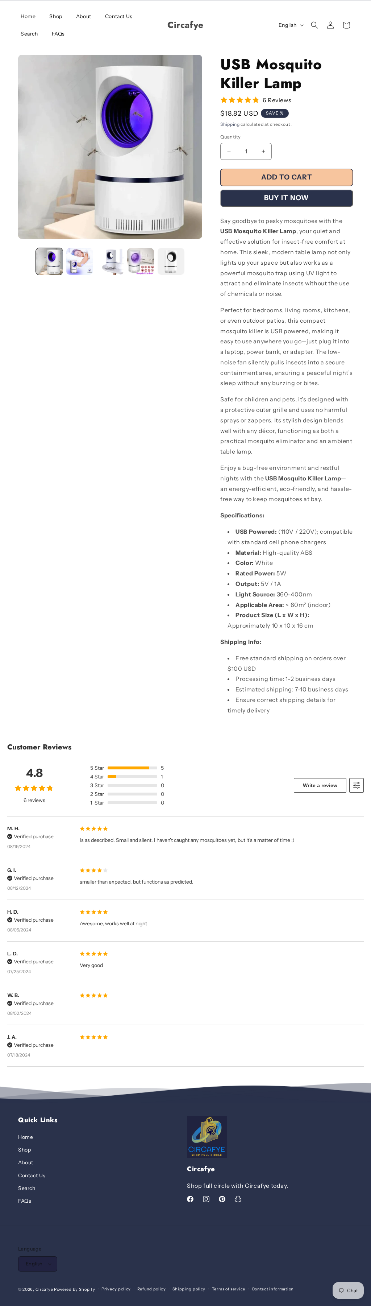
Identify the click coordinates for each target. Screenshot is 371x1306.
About (25, 1162)
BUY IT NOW (286, 198)
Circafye (44, 1289)
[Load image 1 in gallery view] (49, 261)
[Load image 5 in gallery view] (171, 261)
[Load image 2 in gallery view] (79, 261)
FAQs (24, 1201)
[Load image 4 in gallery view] (140, 261)
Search (27, 1188)
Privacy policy (116, 1288)
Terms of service (228, 1288)
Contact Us (32, 1175)
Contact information (273, 1288)
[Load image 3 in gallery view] (110, 261)
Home (25, 1137)
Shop (24, 1149)
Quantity (230, 137)
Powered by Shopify (74, 1289)
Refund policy (151, 1288)
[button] (314, 25)
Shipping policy (189, 1288)
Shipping (230, 124)
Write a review (320, 785)
